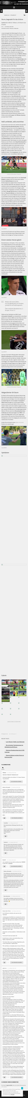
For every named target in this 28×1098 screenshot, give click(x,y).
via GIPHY (4, 228)
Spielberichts (20, 36)
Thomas (4, 772)
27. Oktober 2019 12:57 (13, 842)
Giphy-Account (20, 422)
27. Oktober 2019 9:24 (12, 968)
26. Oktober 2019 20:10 (11, 860)
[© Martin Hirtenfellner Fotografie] (6, 682)
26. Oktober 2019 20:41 (17, 871)
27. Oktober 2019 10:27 (13, 823)
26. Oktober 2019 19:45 (16, 787)
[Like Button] (4, 782)
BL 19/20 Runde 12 (12, 733)
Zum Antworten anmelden (16, 781)
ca (3, 26)
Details (12, 1094)
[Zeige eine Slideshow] (14, 721)
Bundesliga (7, 15)
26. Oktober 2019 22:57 (16, 911)
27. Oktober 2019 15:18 (15, 896)
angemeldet (9, 1085)
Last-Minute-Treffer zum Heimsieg (15, 741)
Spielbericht (13, 15)
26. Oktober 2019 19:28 (11, 772)
